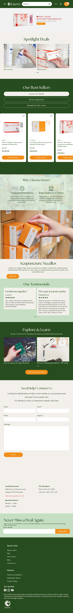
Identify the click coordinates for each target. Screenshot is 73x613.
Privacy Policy (12, 581)
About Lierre (12, 550)
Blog (8, 560)
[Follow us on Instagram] (8, 591)
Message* (7, 424)
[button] (57, 4)
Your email (7, 527)
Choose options (13, 158)
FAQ (8, 553)
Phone (6, 416)
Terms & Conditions (14, 575)
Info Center (11, 557)
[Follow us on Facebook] (5, 591)
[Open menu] (5, 4)
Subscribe (62, 531)
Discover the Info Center (36, 372)
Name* (6, 407)
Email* (39, 407)
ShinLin (4, 140)
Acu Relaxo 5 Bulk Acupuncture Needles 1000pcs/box (41, 143)
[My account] (61, 4)
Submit (13, 455)
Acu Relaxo (33, 140)
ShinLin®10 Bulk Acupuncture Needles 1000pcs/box (12, 143)
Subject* (40, 416)
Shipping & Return (14, 578)
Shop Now (12, 276)
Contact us (11, 563)
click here (54, 400)
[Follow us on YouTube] (12, 591)
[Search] (49, 4)
